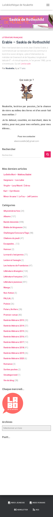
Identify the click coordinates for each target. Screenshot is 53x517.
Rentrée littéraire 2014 (14, 326)
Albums (7, 216)
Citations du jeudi (12, 238)
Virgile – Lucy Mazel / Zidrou (17, 185)
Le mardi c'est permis (14, 255)
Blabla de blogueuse (13, 227)
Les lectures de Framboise (16, 265)
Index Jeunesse (18, 503)
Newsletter (22, 510)
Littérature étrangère (13, 271)
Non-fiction (9, 293)
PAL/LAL (7, 298)
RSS (37, 510)
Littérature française (12, 38)
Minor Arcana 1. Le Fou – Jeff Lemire (21, 196)
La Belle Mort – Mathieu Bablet (17, 174)
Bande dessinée (11, 222)
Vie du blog (9, 380)
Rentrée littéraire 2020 (14, 358)
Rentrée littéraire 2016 (14, 337)
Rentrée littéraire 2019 (14, 353)
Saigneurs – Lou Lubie (14, 180)
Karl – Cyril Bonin (12, 191)
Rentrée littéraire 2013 (14, 320)
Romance (8, 364)
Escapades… (9, 244)
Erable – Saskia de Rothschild (26, 42)
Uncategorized (10, 375)
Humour (7, 249)
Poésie (7, 304)
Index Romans (39, 503)
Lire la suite (26, 64)
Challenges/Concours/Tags (16, 233)
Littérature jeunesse (13, 282)
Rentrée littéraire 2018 (14, 347)
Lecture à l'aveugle (12, 260)
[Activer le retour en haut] (47, 511)
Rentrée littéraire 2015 (14, 331)
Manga (7, 287)
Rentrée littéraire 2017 (14, 342)
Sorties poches (11, 369)
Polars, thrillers (11, 309)
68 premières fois (12, 211)
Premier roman (11, 315)
